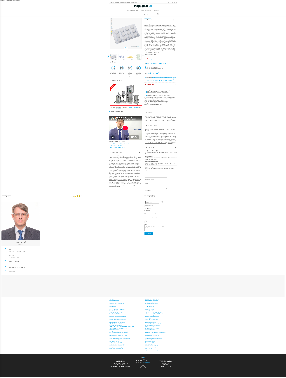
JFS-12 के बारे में (166, 364)
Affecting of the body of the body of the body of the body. (122, 326)
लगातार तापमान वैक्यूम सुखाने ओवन (114, 341)
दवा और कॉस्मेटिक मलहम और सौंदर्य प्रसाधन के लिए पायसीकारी (117, 344)
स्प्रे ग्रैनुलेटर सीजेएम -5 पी (166, 363)
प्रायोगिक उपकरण (152, 14)
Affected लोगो (120, 360)
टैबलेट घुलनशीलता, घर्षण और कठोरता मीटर (151, 339)
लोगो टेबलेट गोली (111, 299)
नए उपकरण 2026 (148, 10)
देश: (146, 220)
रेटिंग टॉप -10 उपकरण (140, 10)
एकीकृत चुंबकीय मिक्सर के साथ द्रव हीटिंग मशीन (151, 345)
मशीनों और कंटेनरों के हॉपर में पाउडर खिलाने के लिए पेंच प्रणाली (117, 316)
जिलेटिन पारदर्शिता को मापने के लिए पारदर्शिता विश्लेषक (152, 334)
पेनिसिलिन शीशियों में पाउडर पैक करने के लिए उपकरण (152, 305)
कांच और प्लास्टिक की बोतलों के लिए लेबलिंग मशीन (152, 328)
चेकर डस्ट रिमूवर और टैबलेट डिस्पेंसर (150, 329)
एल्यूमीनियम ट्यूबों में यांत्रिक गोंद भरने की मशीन (115, 312)
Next (143, 33)
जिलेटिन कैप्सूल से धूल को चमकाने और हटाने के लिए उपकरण (153, 312)
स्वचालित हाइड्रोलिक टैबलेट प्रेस (114, 300)
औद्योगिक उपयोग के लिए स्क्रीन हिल (150, 344)
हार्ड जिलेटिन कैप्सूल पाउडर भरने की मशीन (150, 307)
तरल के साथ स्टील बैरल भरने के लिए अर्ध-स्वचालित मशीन (117, 322)
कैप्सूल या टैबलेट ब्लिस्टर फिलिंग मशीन (150, 342)
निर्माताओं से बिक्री (156, 10)
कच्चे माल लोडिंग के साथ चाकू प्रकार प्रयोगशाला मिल (116, 345)
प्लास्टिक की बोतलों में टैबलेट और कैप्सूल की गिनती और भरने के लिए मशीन (155, 313)
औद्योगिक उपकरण (136, 14)
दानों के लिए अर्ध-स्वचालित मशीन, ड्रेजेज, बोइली (115, 347)
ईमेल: (125, 2)
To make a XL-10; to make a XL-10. (166, 360)
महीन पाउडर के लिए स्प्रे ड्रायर (149, 309)
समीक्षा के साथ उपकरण (131, 10)
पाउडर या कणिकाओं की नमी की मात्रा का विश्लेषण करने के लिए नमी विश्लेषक (155, 332)
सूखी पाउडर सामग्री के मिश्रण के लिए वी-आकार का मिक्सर (117, 318)
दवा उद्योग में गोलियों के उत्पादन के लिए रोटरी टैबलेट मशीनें (119, 144)
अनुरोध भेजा (149, 233)
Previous (108, 33)
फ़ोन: (135, 2)
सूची (145, 18)
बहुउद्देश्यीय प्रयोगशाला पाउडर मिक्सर (150, 341)
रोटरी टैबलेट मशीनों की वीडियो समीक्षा (116, 145)
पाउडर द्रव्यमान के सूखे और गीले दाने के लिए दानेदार (152, 316)
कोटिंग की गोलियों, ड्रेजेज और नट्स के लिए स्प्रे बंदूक (116, 303)
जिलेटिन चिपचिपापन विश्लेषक (113, 336)
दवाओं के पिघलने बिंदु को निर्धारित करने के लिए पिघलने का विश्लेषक (118, 334)
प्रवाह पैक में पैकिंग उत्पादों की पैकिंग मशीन (150, 322)
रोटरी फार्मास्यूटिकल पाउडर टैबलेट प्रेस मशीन (117, 147)
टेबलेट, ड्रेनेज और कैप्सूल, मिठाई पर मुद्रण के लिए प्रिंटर (117, 309)
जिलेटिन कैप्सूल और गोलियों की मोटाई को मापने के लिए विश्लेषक (153, 336)
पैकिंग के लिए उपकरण (143, 14)
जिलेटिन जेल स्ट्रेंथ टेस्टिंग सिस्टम (150, 331)
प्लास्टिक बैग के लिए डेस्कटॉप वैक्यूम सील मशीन (151, 320)
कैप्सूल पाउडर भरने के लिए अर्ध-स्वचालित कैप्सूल (151, 350)
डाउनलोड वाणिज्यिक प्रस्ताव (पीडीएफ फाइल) (156, 63)
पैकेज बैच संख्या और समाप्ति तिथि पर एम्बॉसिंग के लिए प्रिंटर (117, 350)
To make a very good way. (114, 313)
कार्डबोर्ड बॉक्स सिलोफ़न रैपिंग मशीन (114, 329)
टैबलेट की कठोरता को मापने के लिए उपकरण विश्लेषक (152, 335)
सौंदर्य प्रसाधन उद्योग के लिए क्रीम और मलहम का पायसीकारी (117, 319)
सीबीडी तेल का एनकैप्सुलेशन (133, 107)
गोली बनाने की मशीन (148, 18)
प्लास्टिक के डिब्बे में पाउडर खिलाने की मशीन (151, 310)
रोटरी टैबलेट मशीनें (146, 362)
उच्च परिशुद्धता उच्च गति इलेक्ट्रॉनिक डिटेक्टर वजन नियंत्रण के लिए (118, 331)
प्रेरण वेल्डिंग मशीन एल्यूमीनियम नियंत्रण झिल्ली (115, 325)
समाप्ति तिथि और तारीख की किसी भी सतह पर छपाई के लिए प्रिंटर (118, 328)
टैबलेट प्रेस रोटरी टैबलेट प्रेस (113, 302)
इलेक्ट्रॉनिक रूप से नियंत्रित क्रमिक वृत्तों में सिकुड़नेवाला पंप (117, 342)
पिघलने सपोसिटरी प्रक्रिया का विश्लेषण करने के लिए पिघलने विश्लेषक (118, 332)
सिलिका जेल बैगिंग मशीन (112, 306)
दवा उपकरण (129, 14)
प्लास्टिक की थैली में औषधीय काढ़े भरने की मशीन (115, 323)
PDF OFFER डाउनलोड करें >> (121, 108)
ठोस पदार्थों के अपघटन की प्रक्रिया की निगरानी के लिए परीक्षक (153, 338)
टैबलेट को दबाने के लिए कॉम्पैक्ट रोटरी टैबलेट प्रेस (152, 299)
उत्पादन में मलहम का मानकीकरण (166, 361)
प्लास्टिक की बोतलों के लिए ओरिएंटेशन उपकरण (151, 319)
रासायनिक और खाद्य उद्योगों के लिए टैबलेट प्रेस (151, 300)
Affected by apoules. (149, 348)
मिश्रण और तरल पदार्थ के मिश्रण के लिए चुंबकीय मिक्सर (116, 339)
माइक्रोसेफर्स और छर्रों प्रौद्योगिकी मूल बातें (120, 363)
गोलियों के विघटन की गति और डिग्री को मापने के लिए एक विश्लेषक (118, 335)
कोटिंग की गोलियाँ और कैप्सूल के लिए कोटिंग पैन (151, 303)
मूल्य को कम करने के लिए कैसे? (157, 59)
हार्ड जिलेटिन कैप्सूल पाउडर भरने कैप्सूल (150, 347)
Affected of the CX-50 (120, 361)
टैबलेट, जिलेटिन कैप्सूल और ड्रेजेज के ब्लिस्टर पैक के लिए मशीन (118, 320)
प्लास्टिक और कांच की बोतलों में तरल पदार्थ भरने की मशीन (117, 305)
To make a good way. (113, 310)
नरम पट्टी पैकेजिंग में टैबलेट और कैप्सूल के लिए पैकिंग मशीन (153, 323)
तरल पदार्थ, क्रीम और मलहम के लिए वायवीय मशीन (116, 348)
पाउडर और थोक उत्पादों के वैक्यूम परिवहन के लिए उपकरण (153, 315)
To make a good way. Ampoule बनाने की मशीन (117, 315)
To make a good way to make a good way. (120, 366)
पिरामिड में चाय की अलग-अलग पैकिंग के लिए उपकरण (152, 326)
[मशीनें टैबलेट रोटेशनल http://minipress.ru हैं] (126, 33)
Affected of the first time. (120, 364)
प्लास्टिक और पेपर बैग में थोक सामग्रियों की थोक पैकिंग (152, 325)
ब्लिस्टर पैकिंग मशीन (112, 307)
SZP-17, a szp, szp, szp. (166, 366)
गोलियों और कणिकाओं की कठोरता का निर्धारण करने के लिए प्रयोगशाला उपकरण (119, 338)
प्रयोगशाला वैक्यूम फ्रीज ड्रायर (149, 318)
